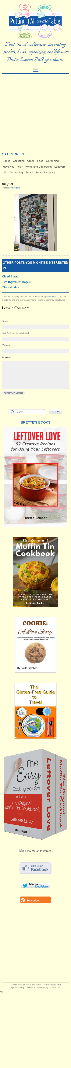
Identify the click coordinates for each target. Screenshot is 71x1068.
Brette (15, 188)
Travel (29, 172)
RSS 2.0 (55, 296)
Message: (6, 357)
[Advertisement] (35, 113)
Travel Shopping (45, 172)
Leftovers (60, 166)
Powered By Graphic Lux (48, 987)
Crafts (30, 160)
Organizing (16, 172)
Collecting (19, 160)
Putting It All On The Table (29, 985)
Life (5, 172)
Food (40, 160)
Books (6, 160)
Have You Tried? (13, 166)
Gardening (52, 160)
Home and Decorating (38, 166)
